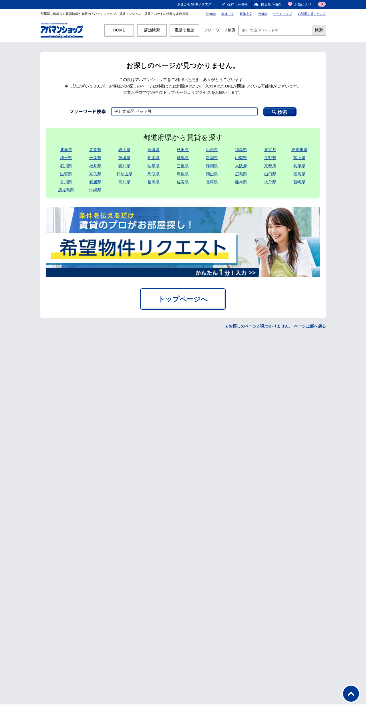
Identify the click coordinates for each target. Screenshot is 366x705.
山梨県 (241, 157)
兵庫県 (299, 166)
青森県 (95, 149)
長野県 (270, 157)
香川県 (66, 182)
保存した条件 (237, 5)
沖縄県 (95, 190)
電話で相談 (184, 30)
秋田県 (183, 149)
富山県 (299, 157)
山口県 (270, 174)
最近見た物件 (271, 5)
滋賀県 (66, 174)
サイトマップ (282, 13)
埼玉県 (66, 157)
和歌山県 (124, 174)
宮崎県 (299, 182)
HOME (119, 30)
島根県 (183, 174)
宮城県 (154, 149)
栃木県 (154, 157)
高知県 (124, 182)
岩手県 (124, 149)
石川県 (66, 166)
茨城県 (124, 157)
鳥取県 (154, 174)
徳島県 (299, 174)
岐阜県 (154, 166)
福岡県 (154, 182)
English (211, 13)
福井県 (95, 166)
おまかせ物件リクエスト (196, 4)
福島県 (241, 149)
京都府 (270, 166)
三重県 (183, 166)
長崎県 (212, 182)
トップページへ (183, 299)
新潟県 (212, 157)
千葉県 (95, 157)
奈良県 (95, 174)
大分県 (270, 182)
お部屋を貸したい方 (312, 13)
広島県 (241, 174)
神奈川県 (299, 149)
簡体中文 (227, 13)
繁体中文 (246, 13)
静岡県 (212, 166)
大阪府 (241, 166)
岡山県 (212, 174)
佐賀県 (183, 182)
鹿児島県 (66, 190)
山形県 (212, 149)
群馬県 (183, 157)
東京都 (270, 149)
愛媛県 (95, 182)
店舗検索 (152, 30)
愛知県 (124, 166)
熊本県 (241, 182)
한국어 (262, 13)
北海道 (66, 149)
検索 (319, 30)
